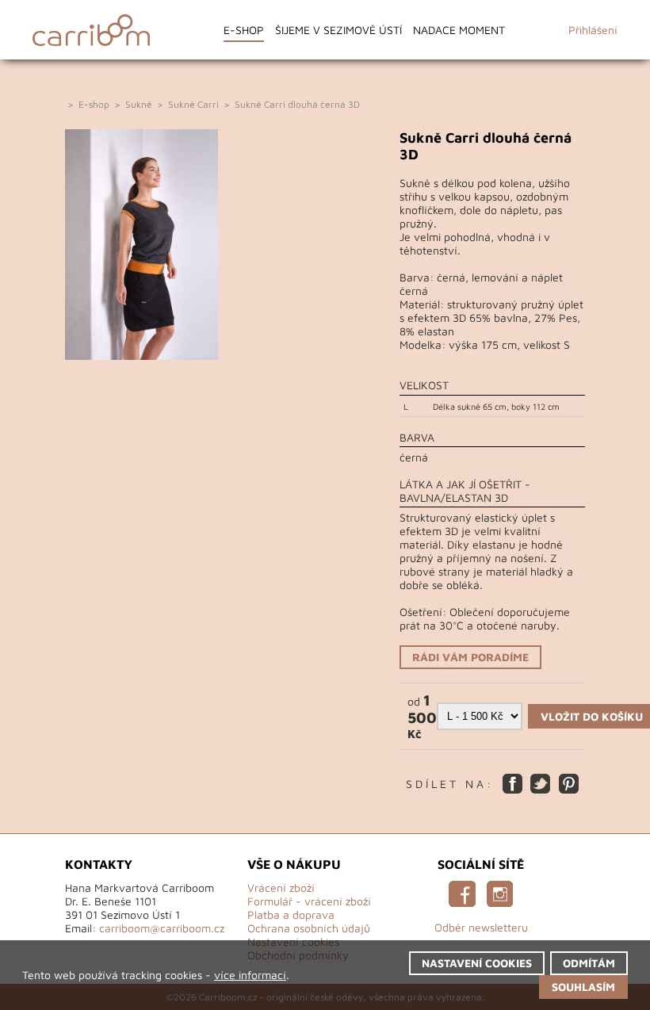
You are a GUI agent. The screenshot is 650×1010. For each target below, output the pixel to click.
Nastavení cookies (477, 963)
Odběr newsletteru (481, 927)
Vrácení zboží (281, 887)
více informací (250, 974)
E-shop (244, 29)
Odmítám (589, 963)
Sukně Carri (193, 104)
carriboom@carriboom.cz (161, 928)
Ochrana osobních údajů (308, 928)
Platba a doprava (291, 914)
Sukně (138, 104)
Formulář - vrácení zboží (309, 901)
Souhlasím (583, 986)
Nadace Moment (459, 29)
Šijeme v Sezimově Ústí (338, 29)
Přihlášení (593, 29)
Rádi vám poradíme (470, 657)
